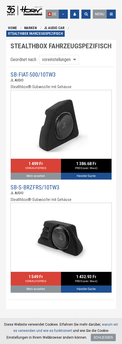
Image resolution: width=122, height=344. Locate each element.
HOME (12, 28)
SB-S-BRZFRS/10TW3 (34, 187)
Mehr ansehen (35, 176)
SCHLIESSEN (103, 337)
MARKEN (30, 28)
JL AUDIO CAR (54, 28)
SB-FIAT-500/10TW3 (33, 74)
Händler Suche (86, 176)
